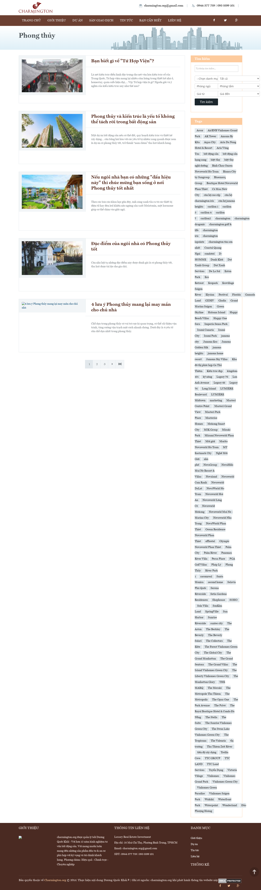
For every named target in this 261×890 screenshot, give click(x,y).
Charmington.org (55, 880)
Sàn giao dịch (101, 20)
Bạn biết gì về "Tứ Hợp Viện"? (122, 61)
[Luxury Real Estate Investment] (36, 7)
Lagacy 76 (222, 377)
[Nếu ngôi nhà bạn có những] (52, 191)
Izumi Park (210, 336)
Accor (200, 130)
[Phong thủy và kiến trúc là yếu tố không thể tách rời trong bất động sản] (52, 130)
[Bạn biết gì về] (52, 75)
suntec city (216, 623)
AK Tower (210, 136)
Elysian (210, 294)
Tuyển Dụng (216, 770)
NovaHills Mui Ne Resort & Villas (214, 471)
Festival (223, 294)
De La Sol (214, 271)
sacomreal (206, 576)
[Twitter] (225, 20)
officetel (210, 541)
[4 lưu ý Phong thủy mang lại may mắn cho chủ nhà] (52, 305)
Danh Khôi (217, 259)
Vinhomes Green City (225, 781)
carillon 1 (213, 206)
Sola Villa (202, 606)
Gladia (222, 300)
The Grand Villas (218, 664)
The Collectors (214, 641)
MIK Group (211, 430)
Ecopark (213, 283)
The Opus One (220, 699)
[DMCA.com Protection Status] (230, 881)
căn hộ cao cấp (212, 195)
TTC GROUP (212, 758)
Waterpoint (211, 805)
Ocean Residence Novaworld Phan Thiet (210, 535)
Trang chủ (31, 20)
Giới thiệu (56, 20)
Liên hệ (174, 20)
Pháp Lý (216, 564)
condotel (210, 253)
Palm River (210, 553)
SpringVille (212, 611)
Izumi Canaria (205, 330)
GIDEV (209, 300)
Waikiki (209, 799)
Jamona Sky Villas (217, 359)
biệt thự (215, 160)
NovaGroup (210, 465)
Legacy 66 (219, 382)
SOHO (233, 600)
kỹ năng (207, 377)
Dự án (77, 20)
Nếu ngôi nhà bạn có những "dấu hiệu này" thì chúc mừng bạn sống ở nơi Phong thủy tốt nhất (131, 183)
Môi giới (210, 441)
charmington (222, 218)
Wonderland (229, 805)
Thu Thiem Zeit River (219, 746)
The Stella (211, 717)
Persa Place (218, 559)
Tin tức (126, 20)
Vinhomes (213, 776)
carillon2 (206, 218)
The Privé (220, 705)
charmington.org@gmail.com (163, 5)
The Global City (213, 652)
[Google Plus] (236, 20)
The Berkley (213, 629)
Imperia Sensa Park (216, 324)
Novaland (211, 476)
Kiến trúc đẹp (215, 371)
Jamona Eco (210, 341)
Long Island (209, 388)
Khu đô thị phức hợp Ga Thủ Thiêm (216, 365)
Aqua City (210, 142)
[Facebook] (214, 20)
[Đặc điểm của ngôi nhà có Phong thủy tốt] (52, 258)
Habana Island (216, 312)
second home (215, 582)
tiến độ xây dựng (206, 752)
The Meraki (215, 688)
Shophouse (218, 600)
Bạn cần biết (150, 20)
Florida (236, 294)
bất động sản (211, 154)
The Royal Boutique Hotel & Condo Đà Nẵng (215, 711)
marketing (216, 400)
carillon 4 (206, 212)
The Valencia (218, 740)
